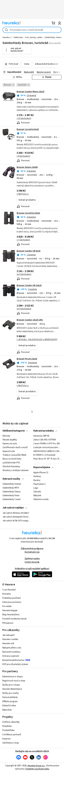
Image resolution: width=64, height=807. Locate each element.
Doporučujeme (41, 467)
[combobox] (32, 30)
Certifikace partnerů (11, 734)
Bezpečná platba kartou (13, 660)
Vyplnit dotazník (32, 562)
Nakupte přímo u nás (11, 647)
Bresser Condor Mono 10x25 (30, 91)
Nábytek (37, 495)
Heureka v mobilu (10, 639)
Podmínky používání (11, 598)
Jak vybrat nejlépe (13, 507)
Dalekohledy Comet (12, 499)
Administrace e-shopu (12, 676)
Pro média (6, 606)
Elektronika (18, 37)
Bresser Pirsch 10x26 (27, 358)
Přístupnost (7, 623)
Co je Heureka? (9, 589)
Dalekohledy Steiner (12, 484)
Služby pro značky (10, 693)
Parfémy (37, 476)
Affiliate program (10, 701)
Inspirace (6, 738)
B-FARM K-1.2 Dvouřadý (44, 455)
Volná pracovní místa (11, 602)
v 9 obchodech (23, 156)
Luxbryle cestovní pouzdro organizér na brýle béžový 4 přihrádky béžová (47, 447)
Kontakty (6, 593)
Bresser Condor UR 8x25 (28, 251)
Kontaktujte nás (32, 552)
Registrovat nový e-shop (13, 680)
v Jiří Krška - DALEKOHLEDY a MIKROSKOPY (37, 339)
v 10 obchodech (24, 118)
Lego (35, 487)
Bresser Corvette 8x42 (28, 129)
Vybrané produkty (43, 431)
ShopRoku (7, 726)
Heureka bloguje (9, 610)
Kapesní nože (9, 451)
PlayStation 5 (39, 484)
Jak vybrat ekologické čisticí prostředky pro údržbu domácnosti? (17, 516)
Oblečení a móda (41, 499)
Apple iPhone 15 (40, 472)
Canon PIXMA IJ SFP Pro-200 (46, 443)
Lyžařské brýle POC (11, 462)
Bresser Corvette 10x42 (28, 213)
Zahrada (37, 491)
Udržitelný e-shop (10, 742)
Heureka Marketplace (12, 689)
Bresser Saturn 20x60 (27, 167)
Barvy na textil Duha (12, 459)
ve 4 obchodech (24, 274)
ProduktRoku (8, 730)
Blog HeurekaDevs (11, 614)
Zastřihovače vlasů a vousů (15, 447)
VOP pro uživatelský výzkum (15, 664)
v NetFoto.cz (23, 194)
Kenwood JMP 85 (41, 435)
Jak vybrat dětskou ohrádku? (16, 513)
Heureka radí (8, 643)
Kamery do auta (10, 443)
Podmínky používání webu (37, 768)
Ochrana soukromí (10, 656)
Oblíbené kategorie (14, 431)
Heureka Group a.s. (36, 765)
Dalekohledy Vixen (11, 495)
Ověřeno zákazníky (11, 722)
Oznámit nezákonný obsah (14, 618)
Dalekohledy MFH (11, 487)
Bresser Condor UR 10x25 (29, 285)
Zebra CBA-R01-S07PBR (44, 439)
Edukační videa (9, 705)
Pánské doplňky (10, 439)
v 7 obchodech (23, 239)
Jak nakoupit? (8, 635)
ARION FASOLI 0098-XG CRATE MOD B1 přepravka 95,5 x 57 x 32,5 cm (47, 451)
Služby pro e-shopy (11, 684)
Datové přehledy (10, 697)
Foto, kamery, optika (33, 37)
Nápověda (7, 709)
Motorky (6, 435)
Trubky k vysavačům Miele (14, 455)
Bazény (36, 480)
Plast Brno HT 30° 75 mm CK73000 (47, 459)
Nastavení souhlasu (11, 651)
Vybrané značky (11, 479)
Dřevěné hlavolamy (11, 466)
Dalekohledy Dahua (11, 491)
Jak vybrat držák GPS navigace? (17, 520)
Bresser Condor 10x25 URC (30, 319)
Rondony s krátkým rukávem (16, 470)
